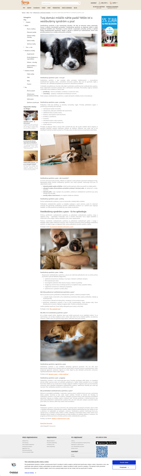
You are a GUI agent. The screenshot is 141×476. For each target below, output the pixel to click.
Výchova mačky (31, 44)
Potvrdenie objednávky (52, 442)
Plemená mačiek (31, 32)
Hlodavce (36, 8)
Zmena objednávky (51, 446)
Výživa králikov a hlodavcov (31, 66)
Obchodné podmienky (27, 450)
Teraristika (56, 8)
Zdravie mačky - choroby (31, 36)
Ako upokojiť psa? (55, 309)
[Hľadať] (79, 3)
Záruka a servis (74, 448)
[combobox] (61, 3)
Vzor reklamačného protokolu (77, 446)
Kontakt (94, 3)
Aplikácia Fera (25, 440)
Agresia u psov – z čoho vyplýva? (58, 374)
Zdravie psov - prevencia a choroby (32, 94)
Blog (75, 8)
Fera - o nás (29, 47)
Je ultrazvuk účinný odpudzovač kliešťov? (30, 142)
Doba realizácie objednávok (28, 444)
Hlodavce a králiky (30, 50)
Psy (24, 8)
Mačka (26, 25)
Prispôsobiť (123, 467)
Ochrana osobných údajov (28, 452)
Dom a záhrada (67, 8)
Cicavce (29, 84)
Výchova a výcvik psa (33, 102)
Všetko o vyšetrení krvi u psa (60, 418)
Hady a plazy (30, 74)
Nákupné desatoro (51, 440)
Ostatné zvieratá (29, 70)
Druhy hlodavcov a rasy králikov (32, 58)
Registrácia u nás (25, 448)
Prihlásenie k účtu (50, 444)
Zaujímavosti (30, 54)
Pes (26, 87)
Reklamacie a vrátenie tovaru (77, 444)
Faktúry (73, 440)
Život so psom (31, 91)
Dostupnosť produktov (27, 446)
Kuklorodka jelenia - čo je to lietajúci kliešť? (31, 163)
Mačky (29, 8)
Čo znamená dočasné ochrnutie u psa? (61, 227)
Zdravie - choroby (32, 62)
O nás (72, 454)
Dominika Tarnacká (46, 423)
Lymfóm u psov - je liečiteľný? (29, 122)
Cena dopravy (25, 442)
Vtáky (43, 8)
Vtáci (28, 77)
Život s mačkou (31, 29)
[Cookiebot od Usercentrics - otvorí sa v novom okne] (14, 473)
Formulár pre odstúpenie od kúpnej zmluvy (80, 442)
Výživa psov (30, 99)
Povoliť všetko (124, 462)
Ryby (49, 8)
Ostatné (28, 22)
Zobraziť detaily (29, 472)
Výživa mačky (31, 40)
